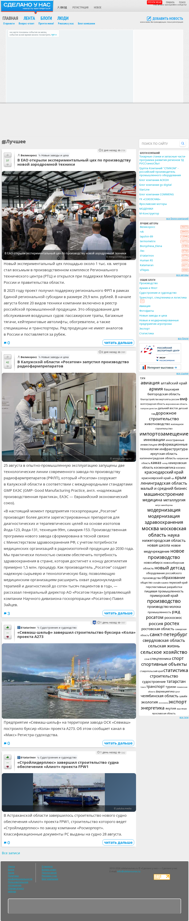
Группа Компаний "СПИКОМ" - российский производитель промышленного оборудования (160, 171)
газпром (144, 408)
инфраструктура (173, 449)
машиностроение (164, 494)
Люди (62, 18)
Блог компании (86, 23)
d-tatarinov (28, 627)
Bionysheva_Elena (151, 246)
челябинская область (160, 695)
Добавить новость (168, 19)
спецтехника (161, 658)
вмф (184, 398)
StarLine (144, 189)
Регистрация (80, 7)
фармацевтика (165, 691)
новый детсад (169, 568)
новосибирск (153, 563)
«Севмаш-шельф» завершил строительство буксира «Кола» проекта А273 (76, 634)
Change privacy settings (16, 890)
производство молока (164, 606)
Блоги (46, 18)
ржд (176, 611)
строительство (164, 676)
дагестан (153, 408)
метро (158, 505)
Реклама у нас (66, 23)
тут (53, 34)
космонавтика (165, 467)
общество (146, 582)
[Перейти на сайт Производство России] (160, 369)
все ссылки (182, 373)
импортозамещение (164, 433)
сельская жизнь (164, 646)
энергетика (153, 708)
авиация (151, 383)
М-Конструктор (149, 213)
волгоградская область (153, 404)
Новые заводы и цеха (55, 155)
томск (143, 687)
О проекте (9, 23)
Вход (63, 7)
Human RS (146, 260)
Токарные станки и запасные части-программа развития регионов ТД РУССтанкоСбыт (162, 160)
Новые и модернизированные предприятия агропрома (159, 322)
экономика (164, 703)
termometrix (148, 241)
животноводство (157, 424)
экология (150, 702)
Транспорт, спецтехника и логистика (163, 297)
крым (180, 477)
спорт (178, 658)
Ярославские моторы (153, 204)
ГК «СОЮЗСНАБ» (149, 199)
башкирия (171, 389)
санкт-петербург (168, 634)
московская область (167, 531)
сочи (147, 659)
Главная (10, 18)
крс (173, 478)
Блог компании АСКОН (154, 180)
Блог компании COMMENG (156, 194)
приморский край (164, 595)
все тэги (184, 717)
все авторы (182, 275)
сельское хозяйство (163, 652)
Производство (148, 283)
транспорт (156, 686)
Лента (29, 18)
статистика (175, 670)
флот (177, 691)
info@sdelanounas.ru (128, 871)
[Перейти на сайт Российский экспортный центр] (160, 362)
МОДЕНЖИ (146, 208)
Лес (142, 251)
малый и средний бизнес (164, 488)
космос (180, 467)
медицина (152, 499)
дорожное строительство (164, 416)
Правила (170, 2)
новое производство (166, 554)
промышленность (160, 612)
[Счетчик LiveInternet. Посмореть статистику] (162, 879)
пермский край (178, 582)
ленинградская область (164, 483)
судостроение (154, 681)
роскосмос (173, 617)
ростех (171, 623)
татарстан (176, 681)
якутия (171, 708)
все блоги (183, 338)
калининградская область (158, 458)
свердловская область (164, 640)
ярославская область (164, 713)
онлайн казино (161, 582)
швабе (183, 696)
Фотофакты (146, 310)
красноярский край (156, 478)
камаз (156, 462)
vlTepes (144, 270)
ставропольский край (151, 671)
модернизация (164, 510)
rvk (142, 231)
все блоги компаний (177, 218)
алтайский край (174, 383)
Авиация (144, 306)
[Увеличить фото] (69, 681)
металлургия (174, 499)
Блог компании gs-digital (155, 184)
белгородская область (163, 394)
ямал (179, 709)
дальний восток (168, 408)
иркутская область (163, 454)
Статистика (146, 333)
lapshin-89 (146, 236)
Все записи (11, 853)
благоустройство (149, 399)
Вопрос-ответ (26, 23)
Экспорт (144, 328)
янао (184, 708)
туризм (171, 687)
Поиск (182, 2)
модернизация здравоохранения (164, 519)
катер (165, 463)
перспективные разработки (164, 587)
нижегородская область (164, 540)
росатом (155, 617)
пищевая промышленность (163, 591)
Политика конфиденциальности (20, 877)
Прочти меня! (154, 2)
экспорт (178, 701)
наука (174, 535)
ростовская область (158, 628)
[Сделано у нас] (27, 7)
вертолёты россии (169, 399)
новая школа (159, 545)
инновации (155, 439)
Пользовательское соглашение (18, 884)
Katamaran (147, 265)
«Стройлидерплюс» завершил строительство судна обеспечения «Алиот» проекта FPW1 (68, 764)
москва (151, 528)
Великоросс (29, 155)
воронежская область (176, 404)
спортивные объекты (164, 664)
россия (156, 623)
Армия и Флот (148, 288)
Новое (98, 7)
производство (164, 601)
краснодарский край (164, 472)
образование (173, 577)
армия (156, 389)
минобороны (167, 505)
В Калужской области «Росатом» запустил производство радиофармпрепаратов (73, 364)
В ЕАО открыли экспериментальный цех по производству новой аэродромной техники (74, 162)
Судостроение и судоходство (58, 627)
